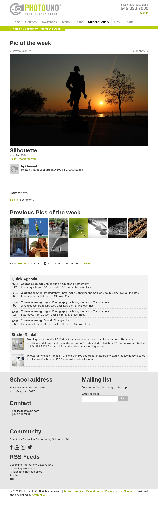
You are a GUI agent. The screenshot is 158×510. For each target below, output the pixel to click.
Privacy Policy (113, 491)
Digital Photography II (23, 158)
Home (16, 22)
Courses (31, 22)
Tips (117, 22)
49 (71, 263)
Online (78, 22)
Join (123, 398)
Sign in (144, 12)
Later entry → (140, 50)
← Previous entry (20, 50)
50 (76, 263)
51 (81, 263)
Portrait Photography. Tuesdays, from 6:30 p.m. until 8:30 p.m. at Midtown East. (56, 322)
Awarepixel (38, 494)
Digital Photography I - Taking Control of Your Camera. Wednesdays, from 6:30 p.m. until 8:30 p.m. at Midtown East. (65, 304)
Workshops (49, 22)
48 (66, 263)
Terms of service (74, 491)
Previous (23, 263)
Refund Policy (94, 491)
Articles (14, 475)
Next (87, 263)
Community (30, 28)
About (128, 22)
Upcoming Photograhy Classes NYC (32, 464)
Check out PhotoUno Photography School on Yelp (40, 439)
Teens (66, 22)
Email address (90, 393)
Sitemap (129, 491)
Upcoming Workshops (23, 468)
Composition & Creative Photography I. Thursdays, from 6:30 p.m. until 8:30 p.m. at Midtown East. (56, 285)
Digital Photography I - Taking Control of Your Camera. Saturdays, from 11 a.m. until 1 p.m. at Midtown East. (65, 313)
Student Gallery (98, 22)
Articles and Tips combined (26, 471)
